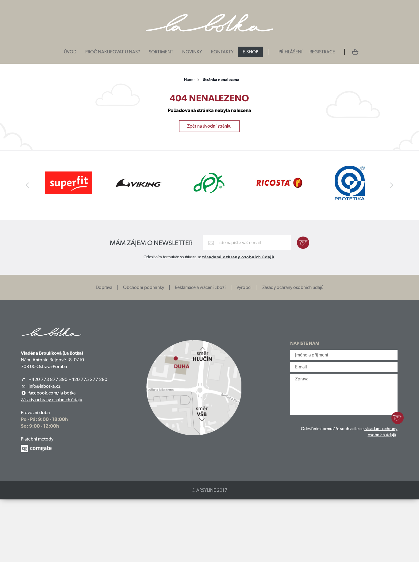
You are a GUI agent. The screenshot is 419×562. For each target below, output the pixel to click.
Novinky (192, 52)
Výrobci (244, 287)
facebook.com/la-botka (52, 393)
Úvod (70, 52)
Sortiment (161, 52)
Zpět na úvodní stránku (209, 126)
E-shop (250, 52)
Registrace (322, 52)
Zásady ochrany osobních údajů (293, 287)
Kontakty (222, 52)
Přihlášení (290, 52)
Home (189, 79)
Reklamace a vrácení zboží (200, 287)
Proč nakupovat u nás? (112, 52)
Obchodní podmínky (143, 287)
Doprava (104, 287)
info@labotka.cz (44, 386)
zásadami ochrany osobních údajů (238, 257)
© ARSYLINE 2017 (209, 490)
